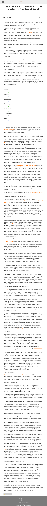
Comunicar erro (8, 494)
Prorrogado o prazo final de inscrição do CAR (14, 374)
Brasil (30, 32)
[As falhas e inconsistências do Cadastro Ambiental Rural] (10, 17)
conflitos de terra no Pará (18, 328)
